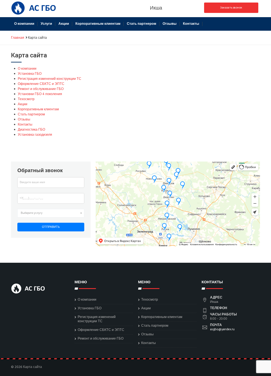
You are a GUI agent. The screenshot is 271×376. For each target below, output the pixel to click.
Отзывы (170, 24)
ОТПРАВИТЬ (51, 227)
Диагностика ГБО (31, 130)
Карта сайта (32, 367)
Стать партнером (141, 24)
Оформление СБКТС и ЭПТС (41, 84)
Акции (63, 24)
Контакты (191, 24)
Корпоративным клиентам (97, 24)
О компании (24, 24)
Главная (17, 38)
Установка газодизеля (35, 135)
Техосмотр (26, 99)
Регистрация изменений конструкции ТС (49, 79)
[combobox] (50, 213)
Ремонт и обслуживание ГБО (41, 89)
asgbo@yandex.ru (222, 329)
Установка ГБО (29, 74)
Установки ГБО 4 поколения (40, 94)
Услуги (46, 24)
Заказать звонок (231, 7)
